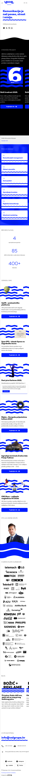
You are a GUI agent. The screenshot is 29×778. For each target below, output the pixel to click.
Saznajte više (4, 140)
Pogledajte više (11, 106)
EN (26, 3)
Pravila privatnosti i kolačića (8, 772)
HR (24, 3)
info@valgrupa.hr (13, 737)
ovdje (19, 388)
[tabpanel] (13, 698)
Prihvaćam (6, 391)
